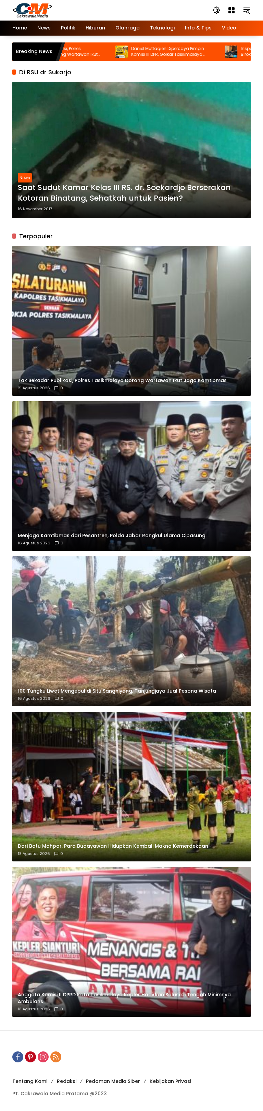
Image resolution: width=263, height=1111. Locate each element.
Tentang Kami (29, 1081)
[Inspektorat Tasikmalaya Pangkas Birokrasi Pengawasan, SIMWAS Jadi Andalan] (187, 52)
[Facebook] (17, 1056)
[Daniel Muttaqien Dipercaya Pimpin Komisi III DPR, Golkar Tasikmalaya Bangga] (78, 52)
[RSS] (55, 1056)
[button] (216, 10)
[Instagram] (43, 1056)
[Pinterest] (30, 1056)
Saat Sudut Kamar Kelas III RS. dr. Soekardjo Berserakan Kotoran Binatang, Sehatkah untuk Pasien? (124, 192)
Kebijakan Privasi (170, 1081)
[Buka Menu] (231, 10)
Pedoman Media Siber (113, 1081)
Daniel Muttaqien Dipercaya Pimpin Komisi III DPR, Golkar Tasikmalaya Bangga (124, 52)
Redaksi (66, 1081)
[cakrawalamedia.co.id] (72, 10)
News (25, 177)
